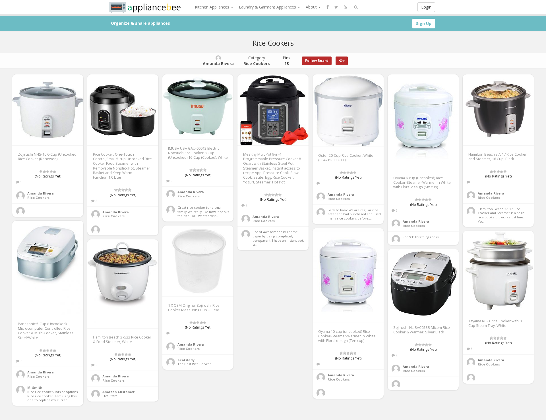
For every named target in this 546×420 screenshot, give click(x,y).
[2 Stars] (44, 171)
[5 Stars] (54, 171)
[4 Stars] (51, 171)
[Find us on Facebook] (328, 7)
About (312, 7)
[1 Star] (41, 171)
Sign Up (423, 23)
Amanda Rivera (40, 193)
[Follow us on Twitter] (336, 7)
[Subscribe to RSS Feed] (345, 7)
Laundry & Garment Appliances (268, 7)
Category (256, 60)
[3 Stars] (47, 171)
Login (426, 7)
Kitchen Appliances (212, 7)
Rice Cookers (38, 197)
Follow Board (316, 60)
